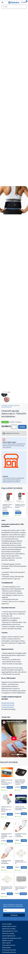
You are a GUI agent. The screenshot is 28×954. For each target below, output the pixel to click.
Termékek (4, 405)
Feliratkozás (14, 915)
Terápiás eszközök (13, 405)
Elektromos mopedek (8, 933)
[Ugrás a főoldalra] (14, 3)
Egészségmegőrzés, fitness (10, 931)
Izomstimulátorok (6, 407)
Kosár (25, 2)
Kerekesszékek (6, 947)
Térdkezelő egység (7, 707)
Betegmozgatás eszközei (9, 926)
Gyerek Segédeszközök (8, 936)
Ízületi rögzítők (6, 943)
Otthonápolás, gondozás (9, 952)
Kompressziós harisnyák (9, 950)
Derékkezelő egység (7, 705)
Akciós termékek (7, 924)
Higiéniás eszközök (7, 940)
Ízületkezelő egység (7, 703)
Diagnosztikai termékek (8, 928)
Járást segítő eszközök (8, 945)
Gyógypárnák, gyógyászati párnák (11, 938)
